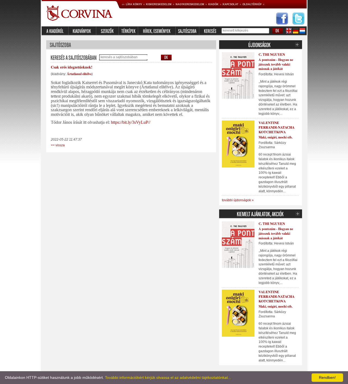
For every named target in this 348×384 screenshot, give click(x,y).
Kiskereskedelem (159, 4)
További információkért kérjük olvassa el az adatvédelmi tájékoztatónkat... (168, 377)
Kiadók (213, 4)
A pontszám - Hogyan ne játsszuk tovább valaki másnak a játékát (276, 64)
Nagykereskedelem (190, 4)
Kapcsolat (230, 4)
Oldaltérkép (252, 4)
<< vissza (58, 145)
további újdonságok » (238, 200)
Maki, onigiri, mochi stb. (276, 137)
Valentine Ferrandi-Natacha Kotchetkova (276, 127)
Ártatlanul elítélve (79, 74)
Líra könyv (134, 4)
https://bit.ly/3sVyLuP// (130, 122)
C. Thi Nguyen (272, 54)
